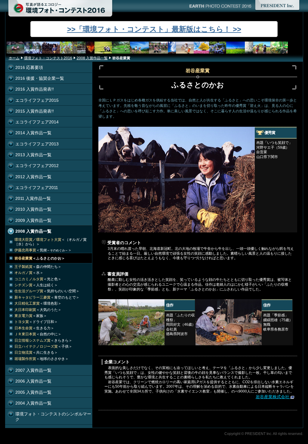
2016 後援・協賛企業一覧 (39, 78)
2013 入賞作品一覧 (33, 154)
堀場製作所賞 (41, 359)
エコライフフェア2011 (36, 187)
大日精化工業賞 (37, 303)
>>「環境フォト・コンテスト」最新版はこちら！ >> (154, 29)
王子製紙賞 (37, 267)
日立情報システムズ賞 (43, 340)
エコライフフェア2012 (37, 165)
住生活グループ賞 (46, 291)
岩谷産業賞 (39, 258)
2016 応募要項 (29, 67)
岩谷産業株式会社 (272, 396)
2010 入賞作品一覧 (33, 209)
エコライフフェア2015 (37, 100)
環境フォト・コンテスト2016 (48, 58)
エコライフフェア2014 (37, 122)
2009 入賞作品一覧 (33, 220)
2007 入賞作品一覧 (33, 370)
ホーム (14, 58)
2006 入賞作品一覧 (33, 381)
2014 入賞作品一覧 (33, 132)
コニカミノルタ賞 (37, 279)
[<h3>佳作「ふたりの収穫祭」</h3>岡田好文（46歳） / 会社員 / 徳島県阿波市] (131, 342)
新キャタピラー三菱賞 (46, 297)
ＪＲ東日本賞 (37, 334)
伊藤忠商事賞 (43, 250)
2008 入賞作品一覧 (92, 58)
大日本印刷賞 (37, 310)
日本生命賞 (34, 328)
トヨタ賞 (36, 322)
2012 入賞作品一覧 (33, 176)
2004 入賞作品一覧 (33, 403)
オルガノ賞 (28, 273)
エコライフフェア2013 (37, 143)
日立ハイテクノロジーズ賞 (43, 346)
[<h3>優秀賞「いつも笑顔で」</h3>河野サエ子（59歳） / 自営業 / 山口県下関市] (176, 229)
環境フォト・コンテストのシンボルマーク (53, 416)
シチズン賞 (36, 285)
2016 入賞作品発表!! (34, 89)
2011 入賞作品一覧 (33, 198)
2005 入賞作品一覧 (33, 392)
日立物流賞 (36, 352)
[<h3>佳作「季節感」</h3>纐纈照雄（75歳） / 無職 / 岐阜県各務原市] (229, 342)
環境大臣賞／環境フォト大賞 (50, 242)
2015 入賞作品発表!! (34, 111)
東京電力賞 (30, 316)
